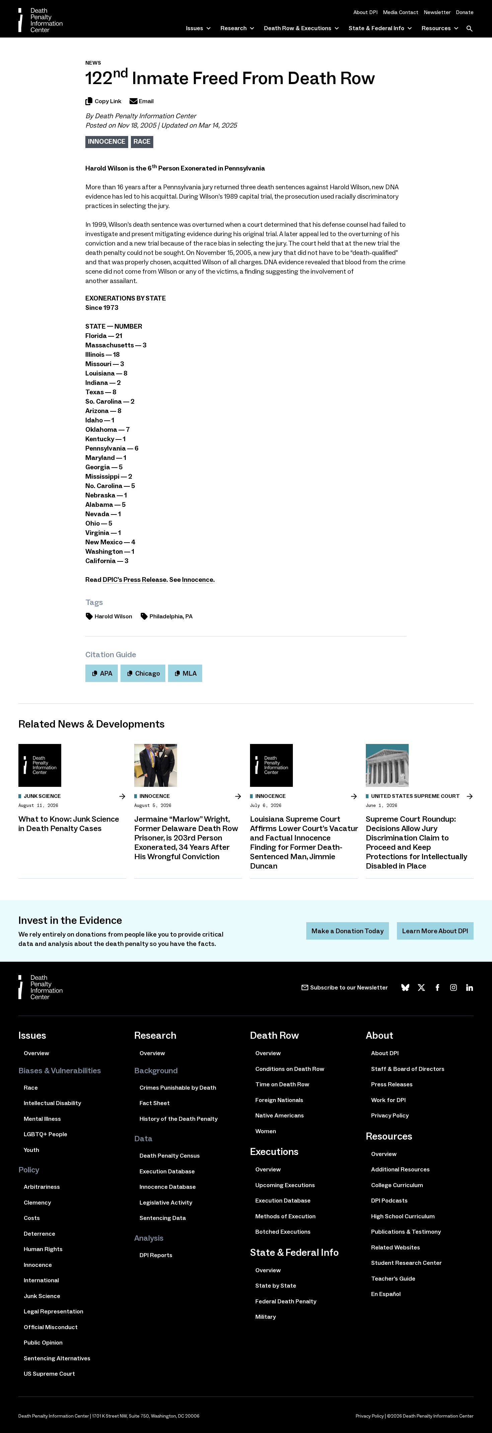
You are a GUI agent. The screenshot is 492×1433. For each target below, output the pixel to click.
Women (265, 1131)
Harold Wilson (113, 616)
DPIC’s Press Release (134, 579)
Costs (32, 1218)
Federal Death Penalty (285, 1301)
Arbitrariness (42, 1186)
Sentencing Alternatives (57, 1358)
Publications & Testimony (406, 1231)
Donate (465, 12)
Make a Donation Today (348, 931)
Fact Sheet (155, 1103)
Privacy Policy (390, 1115)
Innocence (107, 141)
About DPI (365, 12)
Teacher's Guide (393, 1278)
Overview (36, 1053)
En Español (386, 1294)
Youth (31, 1150)
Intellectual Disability (52, 1103)
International (41, 1280)
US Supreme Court (49, 1373)
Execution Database (167, 1171)
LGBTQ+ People (45, 1134)
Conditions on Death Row (289, 1069)
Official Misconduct (51, 1327)
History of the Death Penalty (179, 1118)
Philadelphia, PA (171, 616)
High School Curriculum (403, 1216)
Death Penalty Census (170, 1155)
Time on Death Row (282, 1084)
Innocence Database (168, 1186)
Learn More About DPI (435, 931)
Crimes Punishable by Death (178, 1087)
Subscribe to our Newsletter (349, 987)
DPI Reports (156, 1255)
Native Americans (279, 1115)
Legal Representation (53, 1311)
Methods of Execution (285, 1216)
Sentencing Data (163, 1218)
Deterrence (39, 1233)
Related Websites (395, 1247)
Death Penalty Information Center (145, 116)
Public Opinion (43, 1342)
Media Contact (400, 12)
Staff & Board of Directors (407, 1069)
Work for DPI (388, 1100)
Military (265, 1316)
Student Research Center (406, 1263)
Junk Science (42, 1296)
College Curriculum (397, 1185)
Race (142, 141)
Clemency (37, 1202)
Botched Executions (283, 1231)
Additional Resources (400, 1169)
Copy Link (108, 101)
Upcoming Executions (285, 1185)
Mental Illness (42, 1118)
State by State (275, 1285)
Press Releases (392, 1084)
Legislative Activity (166, 1202)
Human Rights (43, 1249)
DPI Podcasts (389, 1200)
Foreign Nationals (279, 1100)
